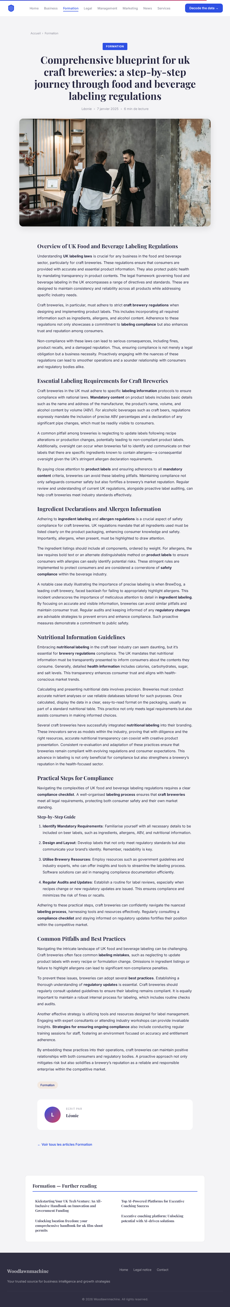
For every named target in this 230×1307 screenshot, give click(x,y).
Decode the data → (204, 8)
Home (34, 8)
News (147, 8)
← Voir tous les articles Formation (64, 1144)
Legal (88, 8)
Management (107, 8)
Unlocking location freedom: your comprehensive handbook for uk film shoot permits (69, 1226)
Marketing (130, 8)
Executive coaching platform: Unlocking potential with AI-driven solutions (152, 1218)
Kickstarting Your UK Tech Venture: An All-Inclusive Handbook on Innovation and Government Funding (68, 1206)
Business (51, 8)
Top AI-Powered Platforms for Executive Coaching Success (152, 1203)
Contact (162, 1270)
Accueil (36, 33)
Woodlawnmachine (28, 1271)
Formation (70, 8)
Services (163, 8)
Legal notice (142, 1270)
